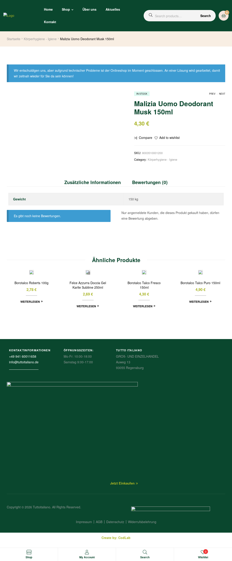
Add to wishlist (169, 137)
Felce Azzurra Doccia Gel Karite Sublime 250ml (88, 285)
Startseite (13, 39)
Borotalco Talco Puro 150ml (200, 283)
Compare (145, 137)
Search (205, 15)
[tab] (95, 182)
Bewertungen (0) (150, 182)
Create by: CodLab (116, 537)
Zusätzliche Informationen (92, 182)
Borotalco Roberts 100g (31, 283)
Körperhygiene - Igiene (40, 39)
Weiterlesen (30, 302)
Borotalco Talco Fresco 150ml (144, 285)
